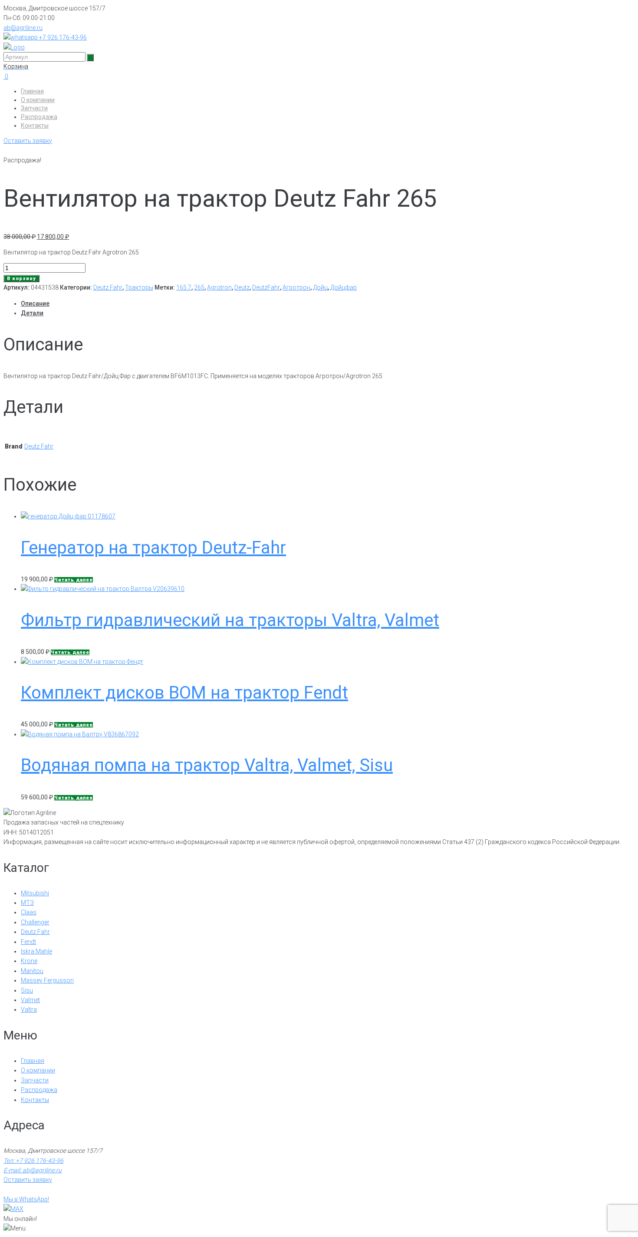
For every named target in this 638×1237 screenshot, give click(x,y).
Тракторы (139, 287)
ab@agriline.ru (23, 27)
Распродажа (39, 116)
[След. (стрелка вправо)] (623, 618)
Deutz (242, 287)
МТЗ (27, 902)
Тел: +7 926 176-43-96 (33, 1160)
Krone (29, 960)
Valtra (29, 1009)
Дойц (320, 287)
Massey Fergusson (47, 980)
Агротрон (296, 287)
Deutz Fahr (107, 287)
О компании (38, 99)
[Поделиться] (609, 9)
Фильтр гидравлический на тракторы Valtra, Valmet (230, 620)
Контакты (35, 125)
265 (199, 287)
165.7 (183, 287)
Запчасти (34, 108)
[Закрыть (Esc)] (628, 9)
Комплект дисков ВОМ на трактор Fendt (184, 693)
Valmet (30, 999)
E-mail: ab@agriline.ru (32, 1170)
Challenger (35, 922)
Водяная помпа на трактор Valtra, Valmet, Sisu (207, 765)
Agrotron (219, 287)
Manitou (32, 970)
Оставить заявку (27, 140)
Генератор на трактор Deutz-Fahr (153, 548)
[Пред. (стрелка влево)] (15, 618)
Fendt (28, 941)
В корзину (21, 278)
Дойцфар (343, 287)
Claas (28, 912)
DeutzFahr (266, 287)
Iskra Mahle (36, 951)
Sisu (27, 990)
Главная (32, 91)
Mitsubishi (35, 893)
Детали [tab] (32, 313)
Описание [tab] (35, 303)
